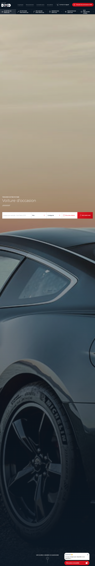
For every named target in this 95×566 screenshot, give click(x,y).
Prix (33, 215)
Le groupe (20, 4)
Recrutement (30, 4)
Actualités (50, 4)
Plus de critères (70, 215)
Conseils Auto (40, 4)
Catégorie (51, 215)
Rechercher (86, 215)
